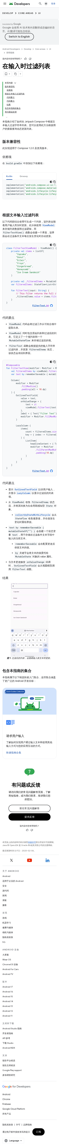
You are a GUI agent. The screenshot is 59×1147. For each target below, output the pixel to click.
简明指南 (10, 52)
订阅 (38, 1131)
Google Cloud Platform (13, 1109)
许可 (18, 1124)
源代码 (5, 890)
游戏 (4, 918)
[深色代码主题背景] (51, 245)
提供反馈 (29, 816)
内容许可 (32, 842)
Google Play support (12, 1070)
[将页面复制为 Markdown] (15, 73)
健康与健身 (7, 927)
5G (3, 942)
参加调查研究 (8, 1075)
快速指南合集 (13, 752)
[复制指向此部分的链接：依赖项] (14, 157)
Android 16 (7, 991)
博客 (4, 900)
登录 (53, 3)
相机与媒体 (7, 932)
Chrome (6, 1099)
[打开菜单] (5, 3)
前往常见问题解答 (29, 808)
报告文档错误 (8, 1065)
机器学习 (6, 922)
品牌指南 (27, 1124)
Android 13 (7, 1006)
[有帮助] (25, 59)
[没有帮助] (30, 59)
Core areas (25, 13)
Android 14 (7, 1001)
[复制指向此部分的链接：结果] (11, 578)
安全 (4, 885)
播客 (4, 905)
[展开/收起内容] (15, 83)
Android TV (7, 974)
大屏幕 (5, 954)
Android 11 (7, 1015)
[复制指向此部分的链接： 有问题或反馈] (44, 785)
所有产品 (6, 1113)
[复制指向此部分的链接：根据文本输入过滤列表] (42, 215)
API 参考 (6, 1038)
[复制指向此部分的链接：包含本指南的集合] (34, 671)
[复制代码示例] (54, 245)
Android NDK (8, 1047)
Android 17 (7, 986)
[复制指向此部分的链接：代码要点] (17, 318)
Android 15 (7, 996)
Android (6, 876)
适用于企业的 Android (12, 881)
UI (39, 13)
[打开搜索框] (40, 3)
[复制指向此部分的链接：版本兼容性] (24, 142)
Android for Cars (10, 969)
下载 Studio (7, 1043)
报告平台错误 (8, 1060)
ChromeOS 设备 (10, 964)
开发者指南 (7, 1033)
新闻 (4, 895)
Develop (7, 13)
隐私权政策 (7, 937)
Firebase (6, 1104)
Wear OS (6, 959)
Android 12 (7, 1011)
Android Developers (11, 49)
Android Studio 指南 (12, 1028)
